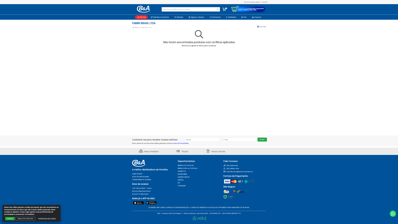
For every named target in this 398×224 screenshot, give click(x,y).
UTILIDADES (182, 186)
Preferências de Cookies (47, 218)
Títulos (184, 151)
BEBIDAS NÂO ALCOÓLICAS (187, 168)
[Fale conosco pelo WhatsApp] (393, 214)
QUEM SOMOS (137, 174)
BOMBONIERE (182, 174)
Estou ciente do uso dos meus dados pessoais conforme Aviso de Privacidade (160, 143)
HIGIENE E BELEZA (184, 177)
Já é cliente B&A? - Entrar (256, 2)
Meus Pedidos (151, 151)
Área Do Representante (141, 191)
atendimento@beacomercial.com (239, 171)
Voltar (262, 27)
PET (179, 183)
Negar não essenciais (25, 218)
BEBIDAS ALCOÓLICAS (186, 165)
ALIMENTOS (182, 171)
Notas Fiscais (218, 151)
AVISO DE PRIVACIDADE (140, 177)
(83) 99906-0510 (232, 168)
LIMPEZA (181, 180)
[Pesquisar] (218, 9)
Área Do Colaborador (140, 194)
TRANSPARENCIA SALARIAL (141, 179)
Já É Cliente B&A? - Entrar (142, 188)
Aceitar (10, 218)
